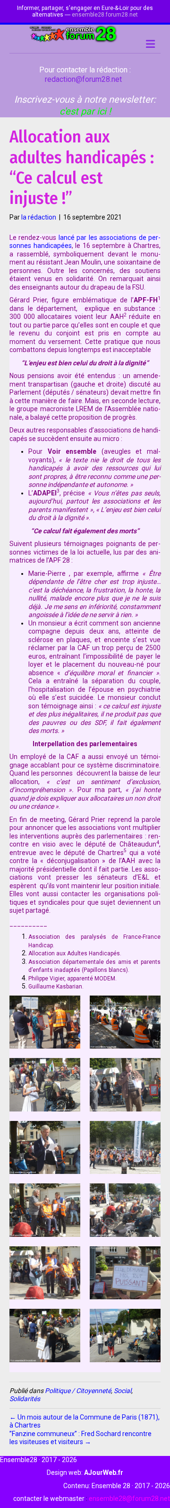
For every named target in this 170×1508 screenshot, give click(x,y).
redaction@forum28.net (83, 79)
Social (122, 1390)
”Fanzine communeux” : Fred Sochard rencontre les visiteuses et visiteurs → (80, 1438)
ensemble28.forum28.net (105, 14)
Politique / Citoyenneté (78, 1390)
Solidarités (24, 1398)
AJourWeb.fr (103, 1472)
